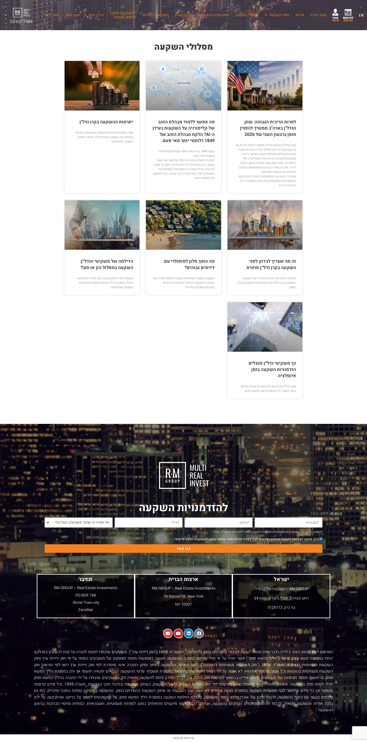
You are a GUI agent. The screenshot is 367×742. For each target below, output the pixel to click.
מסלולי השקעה (246, 15)
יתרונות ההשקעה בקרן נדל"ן (106, 122)
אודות (300, 15)
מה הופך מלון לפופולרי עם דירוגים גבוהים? (189, 264)
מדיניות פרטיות (183, 738)
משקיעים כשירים (156, 15)
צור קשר (71, 15)
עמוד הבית (318, 15)
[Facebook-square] (199, 633)
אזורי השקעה (279, 15)
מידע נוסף (96, 15)
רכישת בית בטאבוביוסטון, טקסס (123, 15)
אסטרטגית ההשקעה (214, 15)
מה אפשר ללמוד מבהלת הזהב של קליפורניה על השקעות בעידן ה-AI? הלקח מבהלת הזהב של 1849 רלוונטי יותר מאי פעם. (183, 131)
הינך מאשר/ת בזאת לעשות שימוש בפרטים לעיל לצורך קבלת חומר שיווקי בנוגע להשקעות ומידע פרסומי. (246, 539)
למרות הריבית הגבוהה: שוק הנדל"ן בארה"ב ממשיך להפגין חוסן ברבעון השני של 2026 (268, 128)
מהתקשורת (183, 15)
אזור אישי (51, 15)
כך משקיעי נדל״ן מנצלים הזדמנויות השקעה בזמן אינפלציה (272, 369)
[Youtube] (178, 633)
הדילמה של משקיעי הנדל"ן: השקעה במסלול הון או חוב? (106, 264)
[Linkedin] (188, 633)
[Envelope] (168, 633)
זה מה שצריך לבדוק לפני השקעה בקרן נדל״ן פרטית (271, 264)
